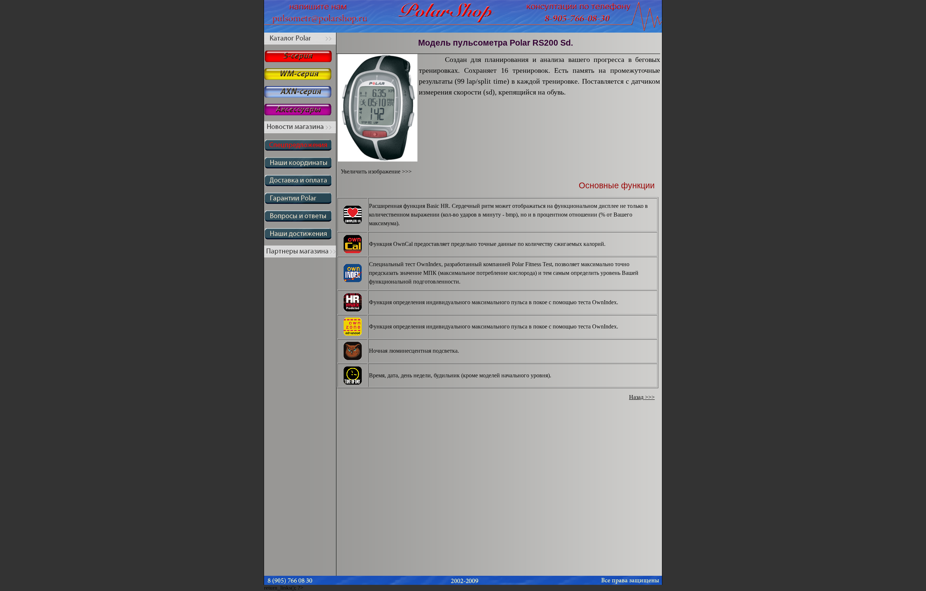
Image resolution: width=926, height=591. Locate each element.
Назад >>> (642, 397)
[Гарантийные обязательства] (300, 202)
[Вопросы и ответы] (300, 220)
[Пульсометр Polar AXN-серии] (300, 96)
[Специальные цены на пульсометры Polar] (300, 149)
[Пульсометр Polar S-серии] (300, 60)
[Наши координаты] (300, 167)
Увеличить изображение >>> (374, 171)
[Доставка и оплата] (300, 184)
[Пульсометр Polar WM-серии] (300, 78)
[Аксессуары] (300, 113)
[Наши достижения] (300, 238)
